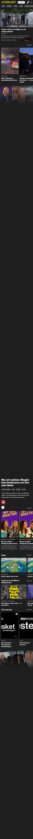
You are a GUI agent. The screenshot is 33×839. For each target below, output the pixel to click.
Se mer (27, 40)
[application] (16, 18)
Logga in (21, 2)
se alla (29, 45)
